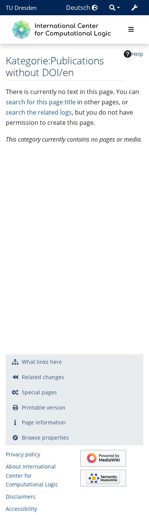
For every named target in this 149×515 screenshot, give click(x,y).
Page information (44, 422)
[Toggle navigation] (131, 30)
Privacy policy (23, 454)
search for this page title (41, 102)
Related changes (43, 377)
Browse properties (45, 437)
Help (137, 53)
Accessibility (21, 508)
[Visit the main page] (63, 29)
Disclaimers (21, 496)
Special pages (39, 392)
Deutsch (79, 7)
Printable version (43, 407)
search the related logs (39, 112)
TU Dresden (21, 7)
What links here (42, 361)
